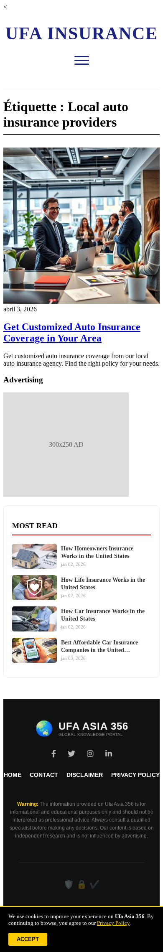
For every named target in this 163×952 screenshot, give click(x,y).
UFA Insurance (81, 33)
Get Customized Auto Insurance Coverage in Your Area (71, 332)
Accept (28, 939)
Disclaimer (84, 774)
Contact (44, 774)
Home (12, 774)
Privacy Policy (135, 774)
